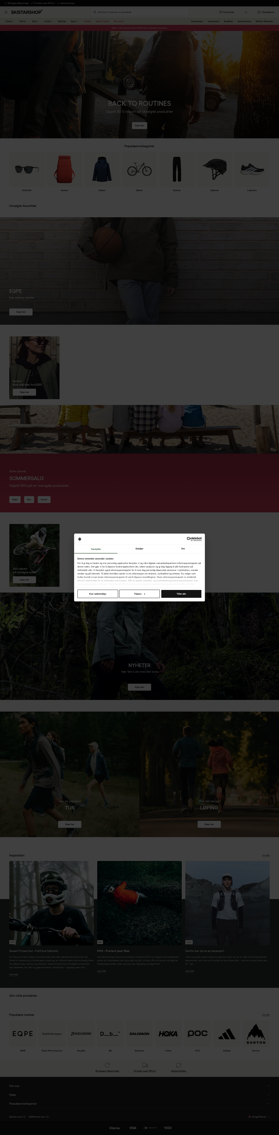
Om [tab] (183, 548)
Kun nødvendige (97, 594)
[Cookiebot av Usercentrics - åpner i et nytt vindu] (189, 539)
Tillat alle (181, 594)
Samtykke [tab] (96, 549)
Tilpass (138, 594)
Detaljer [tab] (140, 548)
